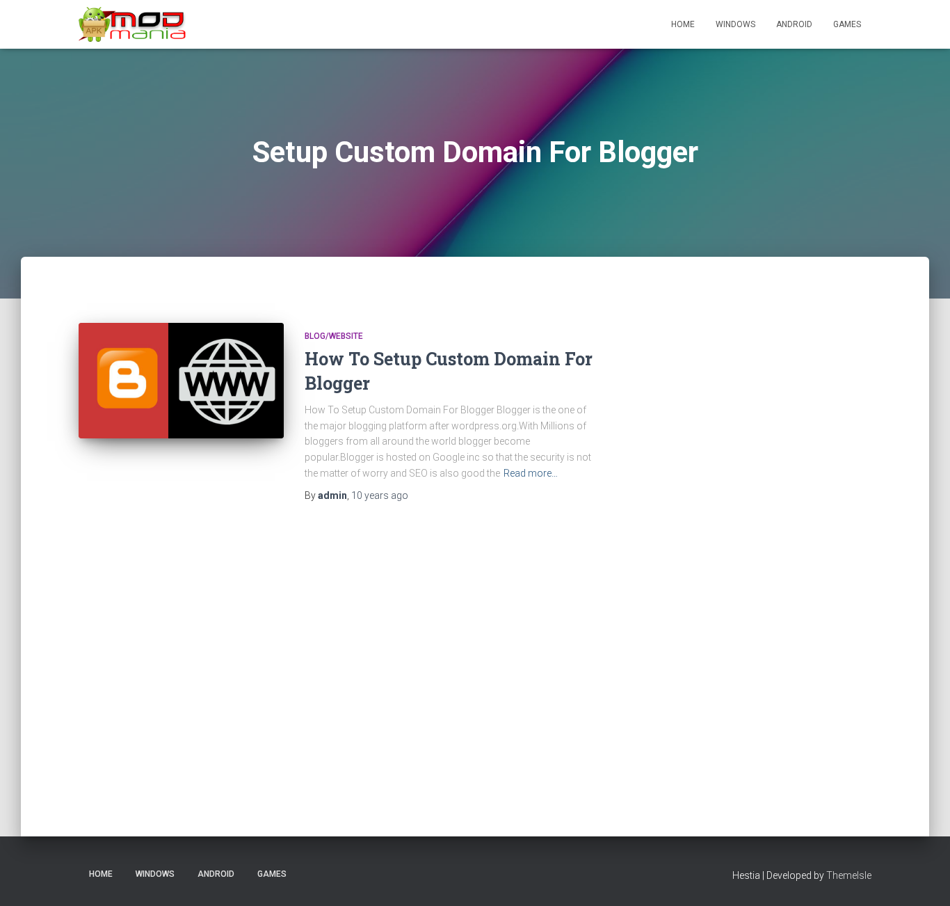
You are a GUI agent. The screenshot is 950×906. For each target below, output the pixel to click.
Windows (735, 24)
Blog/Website (334, 336)
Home (683, 24)
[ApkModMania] (132, 24)
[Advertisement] (780, 542)
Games (847, 24)
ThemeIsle (848, 875)
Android (794, 24)
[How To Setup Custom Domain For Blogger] (181, 380)
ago (379, 495)
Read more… (531, 473)
